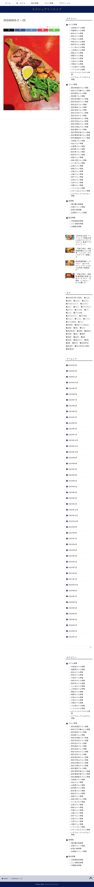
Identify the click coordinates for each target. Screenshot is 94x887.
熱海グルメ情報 (77, 157)
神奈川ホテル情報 (78, 42)
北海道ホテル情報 (78, 28)
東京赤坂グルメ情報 (79, 110)
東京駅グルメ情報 (78, 96)
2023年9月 (73, 458)
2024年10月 (73, 382)
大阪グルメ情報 (77, 174)
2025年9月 (73, 365)
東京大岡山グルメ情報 (79, 127)
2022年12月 (73, 510)
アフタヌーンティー (73, 303)
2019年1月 (73, 637)
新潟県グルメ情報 (78, 149)
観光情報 (35, 3)
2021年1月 (73, 579)
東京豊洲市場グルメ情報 (80, 135)
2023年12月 (73, 440)
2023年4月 (73, 486)
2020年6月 (73, 602)
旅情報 (71, 201)
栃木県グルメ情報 (78, 152)
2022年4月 (73, 556)
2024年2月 (73, 429)
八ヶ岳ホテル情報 (78, 47)
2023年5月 (73, 481)
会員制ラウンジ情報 (79, 212)
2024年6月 (73, 406)
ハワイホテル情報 (78, 69)
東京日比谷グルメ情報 (79, 102)
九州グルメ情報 (77, 182)
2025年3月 (73, 371)
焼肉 (84, 337)
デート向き (79, 309)
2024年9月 (73, 388)
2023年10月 (73, 452)
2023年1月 (73, 504)
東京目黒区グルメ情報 (79, 124)
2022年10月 (73, 521)
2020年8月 (73, 591)
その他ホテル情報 (78, 67)
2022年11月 (73, 515)
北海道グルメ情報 (78, 141)
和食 (76, 328)
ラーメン (78, 319)
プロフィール (64, 3)
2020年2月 (73, 625)
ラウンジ (70, 319)
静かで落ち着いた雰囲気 (82, 346)
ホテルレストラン (72, 315)
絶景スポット (78, 340)
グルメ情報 (49, 3)
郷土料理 (70, 346)
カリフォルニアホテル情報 (80, 73)
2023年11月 (73, 446)
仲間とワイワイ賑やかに (82, 325)
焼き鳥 (77, 337)
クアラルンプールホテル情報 (80, 78)
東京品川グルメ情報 (79, 104)
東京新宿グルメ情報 (79, 93)
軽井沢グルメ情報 (78, 155)
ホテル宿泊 (84, 315)
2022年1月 (73, 567)
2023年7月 (73, 469)
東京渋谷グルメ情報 (79, 116)
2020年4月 (73, 614)
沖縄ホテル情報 (77, 64)
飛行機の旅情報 (77, 204)
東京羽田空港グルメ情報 (80, 132)
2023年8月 (73, 463)
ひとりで (86, 300)
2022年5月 (73, 550)
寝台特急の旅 (71, 331)
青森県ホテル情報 (78, 30)
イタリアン (85, 303)
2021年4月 (73, 573)
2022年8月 (73, 533)
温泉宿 (69, 337)
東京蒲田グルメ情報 (79, 129)
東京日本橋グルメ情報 (79, 99)
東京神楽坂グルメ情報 (79, 88)
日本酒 (69, 334)
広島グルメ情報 (77, 180)
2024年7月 (73, 400)
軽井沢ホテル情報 (78, 44)
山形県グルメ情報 (78, 146)
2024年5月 (73, 411)
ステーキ (70, 309)
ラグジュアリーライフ (47, 9)
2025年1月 (73, 377)
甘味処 (69, 340)
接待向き (88, 331)
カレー (77, 306)
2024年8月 (73, 394)
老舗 (87, 340)
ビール (69, 313)
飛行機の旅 (70, 349)
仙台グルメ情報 (77, 143)
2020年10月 (73, 585)
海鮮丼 (83, 334)
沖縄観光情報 (76, 226)
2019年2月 (73, 631)
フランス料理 (78, 313)
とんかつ (77, 300)
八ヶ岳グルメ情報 (78, 163)
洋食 (76, 334)
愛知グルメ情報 (77, 168)
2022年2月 (73, 562)
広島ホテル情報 (77, 58)
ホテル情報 (73, 24)
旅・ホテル (21, 3)
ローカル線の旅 (72, 322)
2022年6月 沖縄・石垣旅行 (75, 297)
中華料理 (70, 325)
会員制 (69, 328)
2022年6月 (73, 544)
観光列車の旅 (85, 343)
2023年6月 (73, 475)
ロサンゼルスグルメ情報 (80, 191)
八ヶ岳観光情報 (77, 224)
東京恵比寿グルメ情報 (79, 118)
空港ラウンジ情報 (78, 207)
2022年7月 (73, 538)
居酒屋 (80, 331)
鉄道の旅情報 (76, 210)
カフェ (69, 306)
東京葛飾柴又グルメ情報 (80, 138)
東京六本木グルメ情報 (79, 113)
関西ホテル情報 (77, 56)
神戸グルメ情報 (77, 177)
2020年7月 (73, 596)
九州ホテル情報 (77, 61)
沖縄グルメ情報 (77, 185)
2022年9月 (73, 527)
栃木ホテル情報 (77, 33)
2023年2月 (73, 498)
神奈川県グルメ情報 (79, 160)
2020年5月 (73, 608)
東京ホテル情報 (77, 36)
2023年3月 (73, 492)
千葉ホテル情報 (77, 39)
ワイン (81, 322)
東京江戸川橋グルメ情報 (80, 90)
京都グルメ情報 (77, 171)
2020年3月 (73, 619)
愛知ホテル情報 (77, 53)
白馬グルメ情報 (77, 166)
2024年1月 (73, 435)
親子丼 (75, 343)
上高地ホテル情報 (78, 50)
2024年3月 (73, 423)
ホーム (8, 3)
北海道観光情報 (77, 221)
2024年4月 (73, 417)
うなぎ (87, 297)
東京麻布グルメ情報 (79, 107)
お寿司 (69, 300)
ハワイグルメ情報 (78, 188)
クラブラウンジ (87, 306)
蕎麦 (69, 343)
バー (87, 309)
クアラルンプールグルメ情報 (80, 195)
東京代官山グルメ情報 (79, 121)
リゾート (87, 319)
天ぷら (83, 328)
